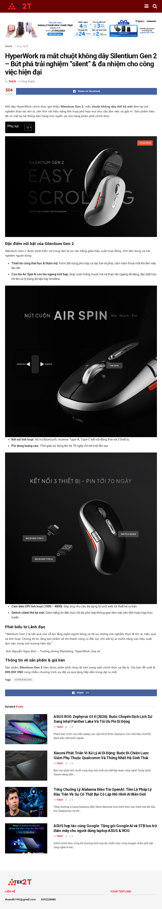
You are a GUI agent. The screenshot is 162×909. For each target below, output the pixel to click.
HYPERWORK (23, 679)
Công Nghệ (21, 46)
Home (8, 46)
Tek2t (12, 81)
